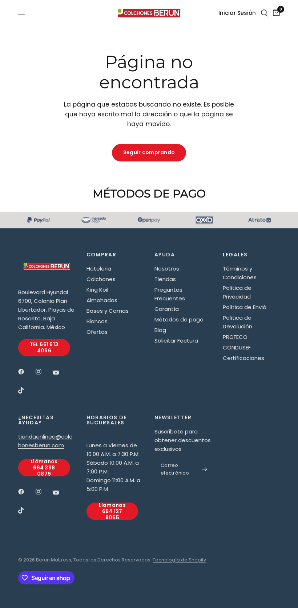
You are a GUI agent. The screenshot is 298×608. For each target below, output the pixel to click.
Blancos (97, 321)
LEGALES (235, 254)
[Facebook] (26, 372)
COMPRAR (101, 254)
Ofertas (97, 332)
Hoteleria (98, 268)
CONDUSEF (237, 347)
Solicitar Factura (176, 340)
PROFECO (235, 337)
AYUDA (164, 254)
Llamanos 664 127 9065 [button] (112, 511)
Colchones (101, 279)
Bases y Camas (107, 311)
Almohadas (101, 300)
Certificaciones (243, 358)
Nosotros (166, 268)
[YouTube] (61, 373)
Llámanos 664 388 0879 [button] (44, 467)
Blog (160, 330)
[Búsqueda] (264, 13)
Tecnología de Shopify (179, 559)
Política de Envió (244, 307)
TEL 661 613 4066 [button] (44, 347)
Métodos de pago (179, 319)
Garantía (166, 309)
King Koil (97, 289)
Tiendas (165, 279)
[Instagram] (44, 372)
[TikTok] (26, 391)
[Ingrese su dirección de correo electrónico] (204, 469)
